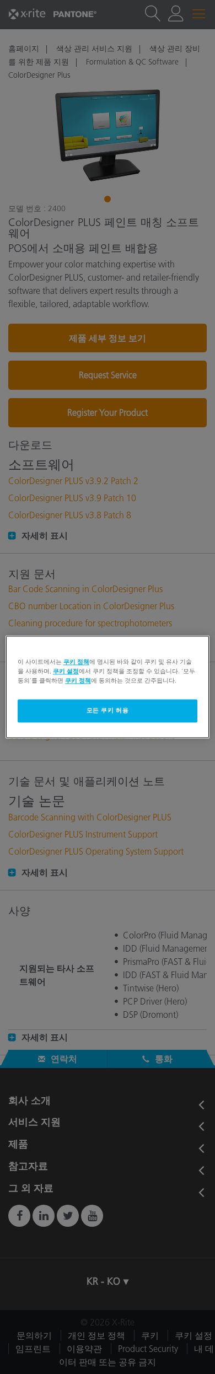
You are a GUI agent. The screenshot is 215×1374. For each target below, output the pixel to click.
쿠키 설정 (66, 671)
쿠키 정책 (76, 661)
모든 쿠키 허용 (108, 711)
